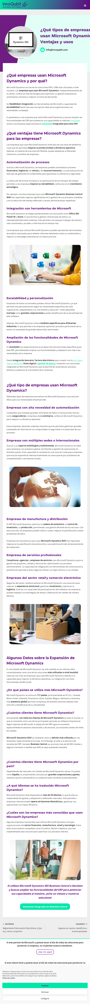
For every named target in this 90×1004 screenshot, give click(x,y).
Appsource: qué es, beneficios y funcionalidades (72, 928)
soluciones (47, 123)
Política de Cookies (8, 978)
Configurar (45, 998)
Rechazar (45, 992)
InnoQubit (75, 120)
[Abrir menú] (85, 5)
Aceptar (45, 985)
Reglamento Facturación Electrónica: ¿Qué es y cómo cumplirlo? (22, 928)
